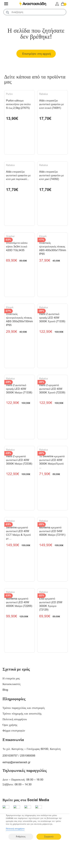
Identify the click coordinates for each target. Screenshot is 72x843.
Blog (5, 690)
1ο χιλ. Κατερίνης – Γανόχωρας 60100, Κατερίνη (32, 749)
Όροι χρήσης (10, 725)
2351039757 (10, 756)
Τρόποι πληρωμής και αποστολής (22, 714)
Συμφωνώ (48, 836)
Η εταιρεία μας (11, 678)
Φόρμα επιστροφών (14, 731)
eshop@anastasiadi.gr (16, 762)
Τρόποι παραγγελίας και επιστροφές (24, 708)
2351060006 (27, 756)
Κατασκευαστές (12, 684)
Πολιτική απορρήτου (15, 719)
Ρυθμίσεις (21, 836)
